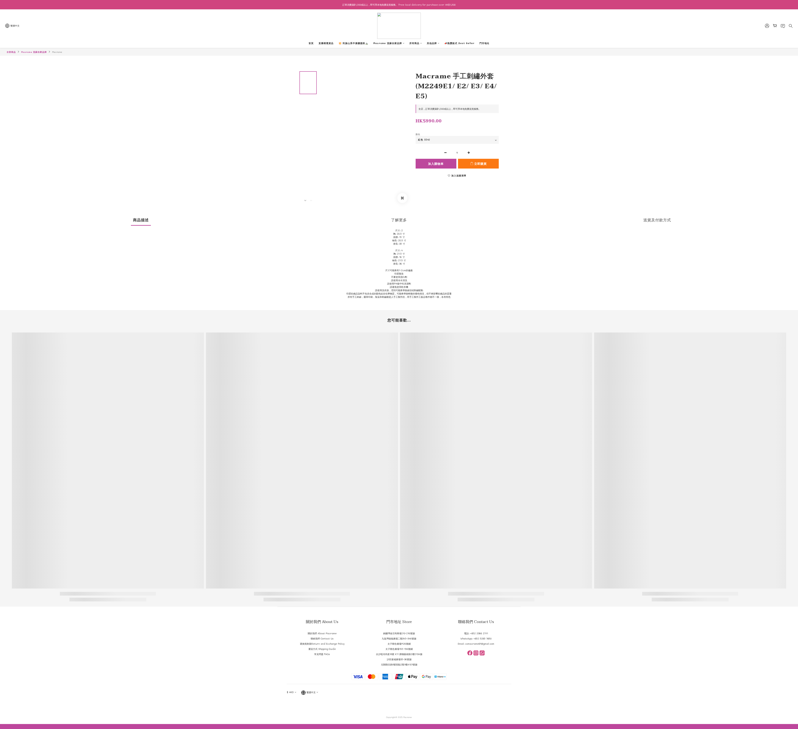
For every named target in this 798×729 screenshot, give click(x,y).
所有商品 (414, 43)
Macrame (57, 52)
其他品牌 (432, 43)
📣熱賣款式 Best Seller (459, 43)
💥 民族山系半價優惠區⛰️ (353, 43)
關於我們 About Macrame (322, 633)
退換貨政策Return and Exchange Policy (322, 643)
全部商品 (11, 52)
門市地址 (484, 43)
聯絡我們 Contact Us (322, 638)
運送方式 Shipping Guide (322, 648)
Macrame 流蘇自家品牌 (387, 43)
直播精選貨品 (326, 43)
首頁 (311, 43)
